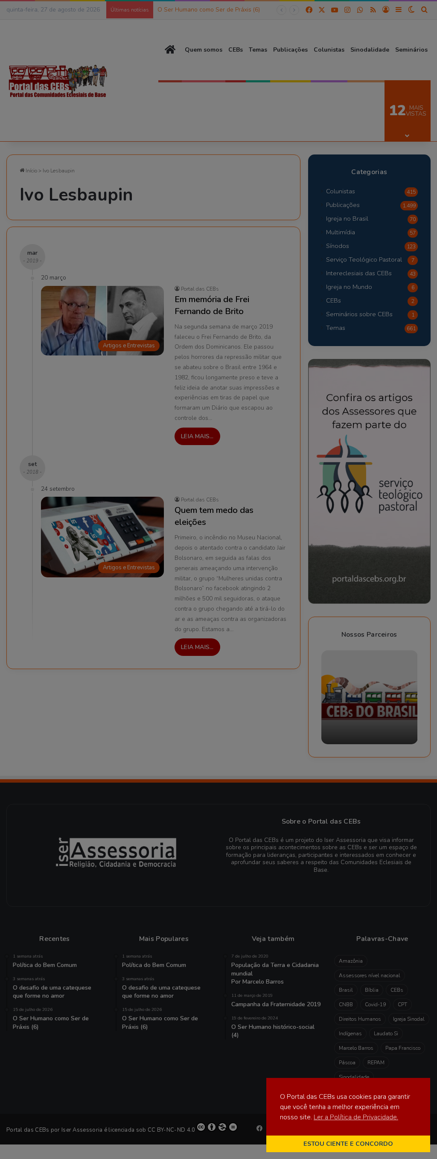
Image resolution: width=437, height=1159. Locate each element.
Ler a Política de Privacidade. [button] (356, 1117)
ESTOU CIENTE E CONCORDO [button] (348, 1143)
